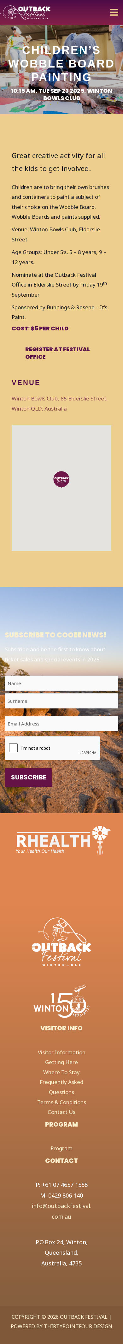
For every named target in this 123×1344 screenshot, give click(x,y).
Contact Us (61, 1112)
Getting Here (61, 1062)
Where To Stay (61, 1072)
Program (61, 1148)
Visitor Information (61, 1052)
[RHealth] (47, 839)
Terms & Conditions (61, 1102)
